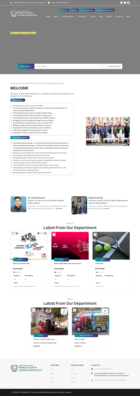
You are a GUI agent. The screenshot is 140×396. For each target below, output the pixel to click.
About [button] (56, 16)
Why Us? (73, 378)
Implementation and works (105, 10)
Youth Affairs (65, 10)
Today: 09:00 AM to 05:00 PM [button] (60, 2)
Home (48, 16)
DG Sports (75, 10)
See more (59, 208)
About (53, 382)
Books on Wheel (41, 66)
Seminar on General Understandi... (44, 339)
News (52, 378)
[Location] (128, 2)
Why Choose (75, 373)
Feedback (109, 16)
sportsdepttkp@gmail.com (103, 369)
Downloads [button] (82, 16)
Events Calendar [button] (68, 16)
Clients (73, 382)
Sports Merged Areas (87, 10)
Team (101, 16)
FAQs (128, 16)
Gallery (93, 16)
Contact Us (119, 16)
